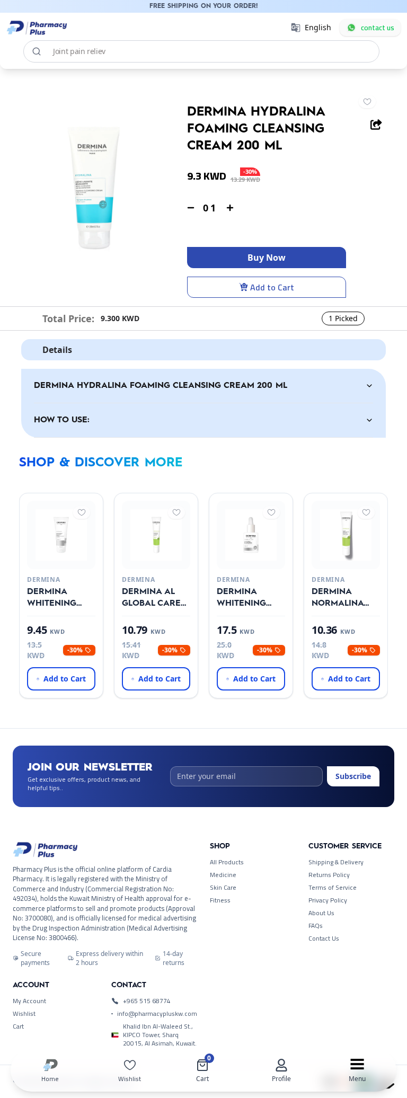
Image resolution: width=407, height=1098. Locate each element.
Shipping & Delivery (336, 862)
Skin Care (223, 887)
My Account (29, 1001)
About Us (321, 913)
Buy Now (266, 257)
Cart (18, 1026)
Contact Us (323, 938)
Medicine (223, 875)
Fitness (220, 900)
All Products (227, 862)
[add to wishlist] (367, 101)
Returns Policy (329, 875)
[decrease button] (190, 207)
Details (57, 350)
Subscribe (353, 776)
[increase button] (230, 207)
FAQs (315, 926)
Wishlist (24, 1014)
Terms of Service (332, 887)
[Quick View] (59, 560)
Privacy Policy (327, 900)
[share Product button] (376, 124)
